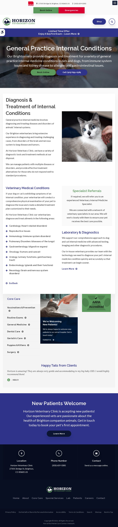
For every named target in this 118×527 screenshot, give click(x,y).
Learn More (68, 269)
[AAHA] (32, 3)
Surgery (11, 352)
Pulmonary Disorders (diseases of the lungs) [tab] (32, 241)
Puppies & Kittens (16, 345)
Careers (89, 498)
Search (89, 512)
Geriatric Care (15, 338)
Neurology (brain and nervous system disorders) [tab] (28, 272)
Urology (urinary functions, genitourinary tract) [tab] (30, 258)
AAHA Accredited (96, 304)
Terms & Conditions (76, 512)
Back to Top (108, 512)
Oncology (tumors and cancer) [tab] (24, 252)
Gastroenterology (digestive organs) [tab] (28, 246)
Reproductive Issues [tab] (19, 231)
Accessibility (61, 512)
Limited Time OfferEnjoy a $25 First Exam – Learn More (57, 32)
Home (16, 498)
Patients (77, 498)
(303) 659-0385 (80, 3)
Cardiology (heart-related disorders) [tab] (28, 226)
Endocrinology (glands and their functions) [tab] (31, 265)
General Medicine (17, 324)
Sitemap (98, 512)
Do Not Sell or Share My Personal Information (36, 512)
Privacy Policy (10, 512)
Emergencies (71, 10)
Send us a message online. (96, 465)
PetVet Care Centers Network (63, 523)
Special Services (54, 498)
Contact (100, 498)
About (25, 498)
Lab (68, 498)
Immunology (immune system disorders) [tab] (30, 236)
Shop (99, 21)
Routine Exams (15, 318)
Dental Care (13, 331)
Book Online (46, 10)
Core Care (37, 498)
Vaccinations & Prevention (21, 307)
